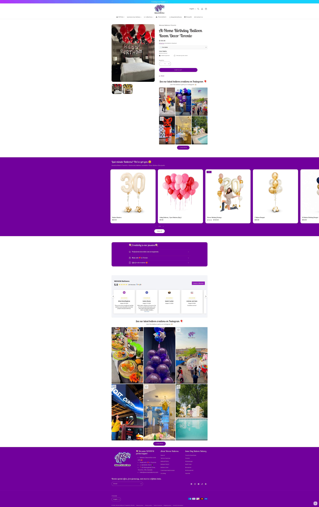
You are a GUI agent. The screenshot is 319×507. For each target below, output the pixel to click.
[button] (198, 9)
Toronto (187, 458)
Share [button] (162, 76)
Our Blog (163, 473)
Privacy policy (148, 505)
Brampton (188, 467)
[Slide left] (156, 226)
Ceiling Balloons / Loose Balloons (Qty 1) (171, 217)
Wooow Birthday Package (214, 217)
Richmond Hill (189, 470)
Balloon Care (164, 467)
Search (163, 455)
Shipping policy (167, 505)
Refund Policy (165, 461)
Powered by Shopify (130, 505)
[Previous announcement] (112, 1)
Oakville (187, 473)
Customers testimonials (168, 470)
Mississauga (189, 461)
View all (159, 231)
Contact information (178, 505)
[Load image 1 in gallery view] (117, 89)
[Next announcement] (207, 1)
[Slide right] (163, 226)
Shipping (161, 43)
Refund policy (139, 505)
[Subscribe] (141, 484)
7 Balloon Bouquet (260, 217)
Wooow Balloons (120, 505)
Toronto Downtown (190, 455)
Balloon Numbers (116, 217)
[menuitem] (120, 17)
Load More (183, 147)
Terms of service (165, 458)
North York (188, 464)
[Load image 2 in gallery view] (128, 89)
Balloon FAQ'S (165, 464)
